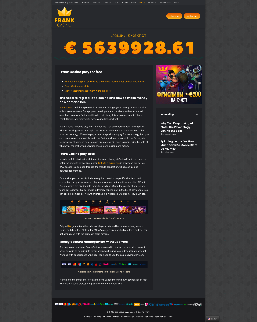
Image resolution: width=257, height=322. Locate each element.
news (176, 2)
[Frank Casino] (64, 17)
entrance (192, 16)
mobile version (129, 2)
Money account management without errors (88, 90)
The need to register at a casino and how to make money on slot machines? (104, 81)
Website (96, 2)
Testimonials (165, 2)
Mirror (116, 2)
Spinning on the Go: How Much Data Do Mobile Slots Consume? (179, 145)
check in (107, 2)
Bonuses (152, 2)
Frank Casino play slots (77, 86)
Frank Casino (66, 107)
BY (69, 226)
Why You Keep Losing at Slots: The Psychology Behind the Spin (177, 126)
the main (86, 2)
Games (142, 2)
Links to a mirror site (109, 163)
